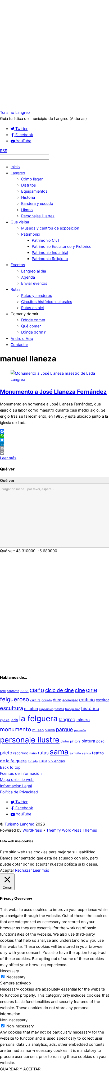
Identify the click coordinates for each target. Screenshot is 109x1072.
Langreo (18, 173)
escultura (11, 708)
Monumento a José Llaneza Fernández (53, 391)
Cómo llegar (32, 179)
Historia (28, 197)
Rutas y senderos (36, 295)
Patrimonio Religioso (50, 258)
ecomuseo (70, 700)
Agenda (28, 277)
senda (86, 753)
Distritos (28, 185)
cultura (35, 700)
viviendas (56, 761)
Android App (22, 338)
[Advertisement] (54, 54)
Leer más (8, 458)
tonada (33, 761)
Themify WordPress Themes (71, 830)
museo (38, 730)
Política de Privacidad (19, 792)
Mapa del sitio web (17, 779)
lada (14, 720)
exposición (46, 709)
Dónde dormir (33, 332)
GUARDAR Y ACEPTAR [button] (20, 1069)
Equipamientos (34, 191)
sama (59, 751)
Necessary (15, 977)
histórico (90, 708)
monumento (15, 729)
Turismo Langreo (19, 824)
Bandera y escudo (37, 203)
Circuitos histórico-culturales (46, 301)
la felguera (38, 718)
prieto (6, 752)
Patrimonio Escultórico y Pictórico (62, 246)
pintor (65, 741)
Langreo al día (33, 271)
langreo (67, 719)
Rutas (16, 289)
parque (64, 729)
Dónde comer (33, 320)
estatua (31, 708)
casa (24, 691)
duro (57, 700)
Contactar (19, 344)
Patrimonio (30, 234)
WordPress (32, 830)
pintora (75, 741)
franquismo (72, 709)
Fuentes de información (21, 773)
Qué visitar (20, 222)
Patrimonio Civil (45, 240)
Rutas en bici (32, 307)
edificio (87, 699)
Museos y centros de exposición (50, 228)
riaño (33, 753)
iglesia (5, 720)
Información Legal (16, 786)
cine (80, 690)
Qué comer (31, 326)
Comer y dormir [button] (24, 314)
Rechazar (23, 870)
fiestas (59, 709)
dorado (47, 700)
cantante (13, 691)
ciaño (37, 689)
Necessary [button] (9, 971)
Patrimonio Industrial (50, 252)
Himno (27, 210)
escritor (102, 700)
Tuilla (43, 761)
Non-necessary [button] (14, 1020)
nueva (50, 730)
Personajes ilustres (37, 216)
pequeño (80, 730)
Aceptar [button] (7, 870)
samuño (75, 753)
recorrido (20, 753)
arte (3, 691)
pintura (88, 741)
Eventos (18, 264)
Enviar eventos (34, 283)
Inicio (15, 167)
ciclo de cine (59, 690)
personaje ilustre (30, 739)
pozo (100, 741)
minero (83, 719)
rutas (43, 752)
